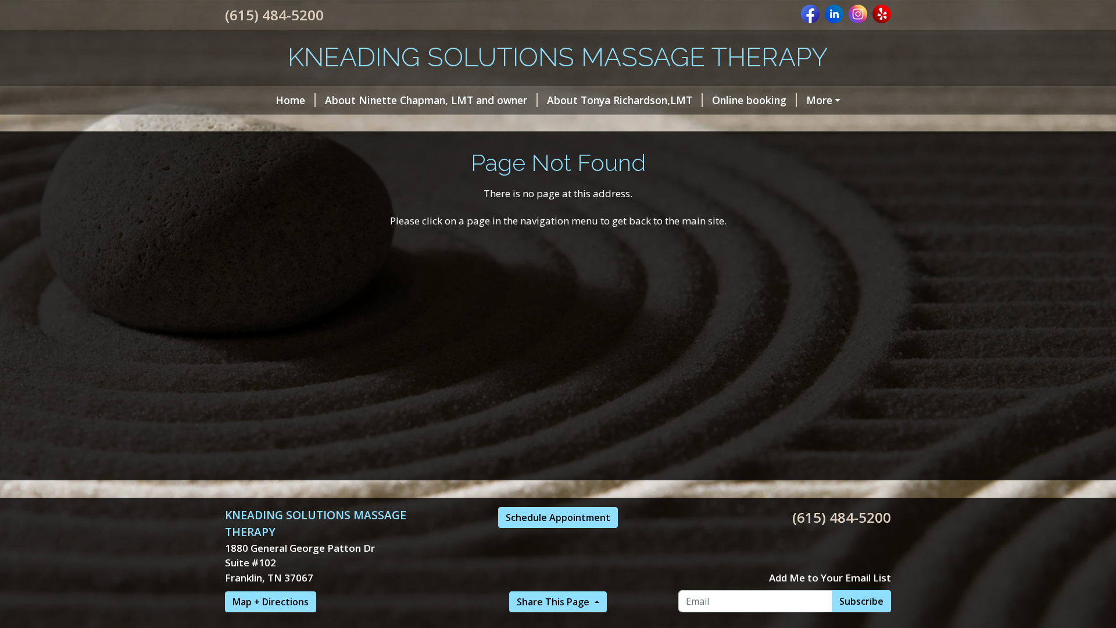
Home (290, 100)
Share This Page (554, 601)
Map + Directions (271, 601)
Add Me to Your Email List (830, 577)
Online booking (749, 100)
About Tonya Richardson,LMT (619, 100)
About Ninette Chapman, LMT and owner (426, 100)
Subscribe (861, 601)
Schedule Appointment (558, 517)
